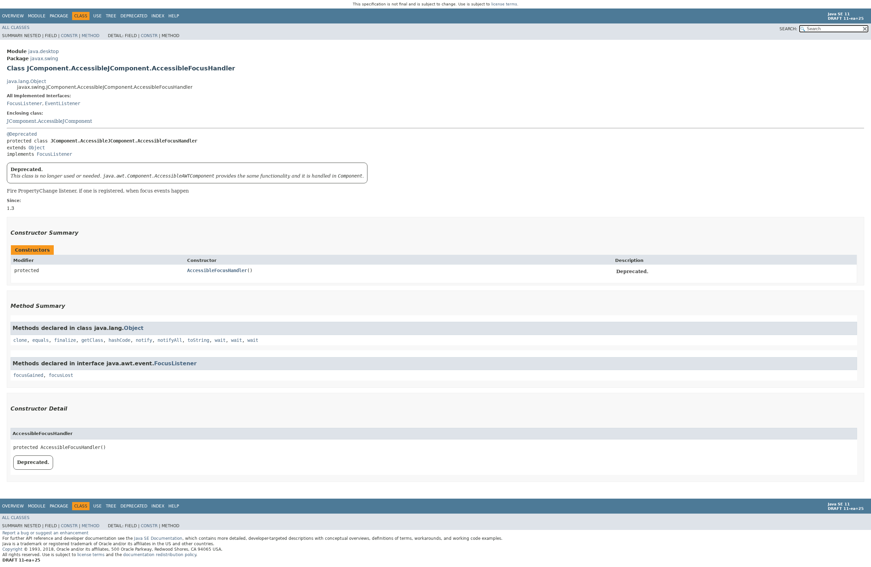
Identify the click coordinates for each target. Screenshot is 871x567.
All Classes (16, 27)
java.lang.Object (26, 81)
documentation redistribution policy (159, 554)
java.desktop (43, 51)
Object (37, 147)
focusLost (61, 375)
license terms (504, 4)
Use (97, 16)
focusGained (28, 375)
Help (173, 16)
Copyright (12, 549)
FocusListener (24, 103)
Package (59, 16)
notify (144, 340)
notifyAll (170, 340)
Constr (69, 35)
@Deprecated (22, 134)
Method (90, 35)
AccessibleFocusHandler (217, 270)
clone (20, 340)
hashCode (119, 340)
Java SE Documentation (158, 538)
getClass (92, 340)
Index (157, 16)
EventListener (62, 103)
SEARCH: (788, 29)
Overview (13, 16)
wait (220, 340)
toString (198, 340)
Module (37, 16)
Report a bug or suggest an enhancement (45, 533)
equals (40, 340)
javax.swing (44, 58)
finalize (65, 340)
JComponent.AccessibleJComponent (49, 121)
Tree (111, 16)
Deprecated (133, 16)
